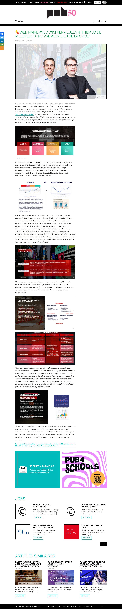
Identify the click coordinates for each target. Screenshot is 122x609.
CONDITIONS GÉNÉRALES (35, 606)
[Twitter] (102, 21)
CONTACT (104, 606)
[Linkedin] (2, 41)
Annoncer (79, 2)
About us (72, 2)
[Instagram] (95, 21)
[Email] (2, 44)
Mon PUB (52, 2)
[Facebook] (91, 21)
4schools (31, 2)
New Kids (23, 2)
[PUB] (61, 14)
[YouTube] (105, 21)
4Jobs (37, 2)
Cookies (65, 606)
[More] (2, 48)
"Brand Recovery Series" (24, 115)
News (17, 2)
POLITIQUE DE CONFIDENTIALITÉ (52, 606)
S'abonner (97, 2)
